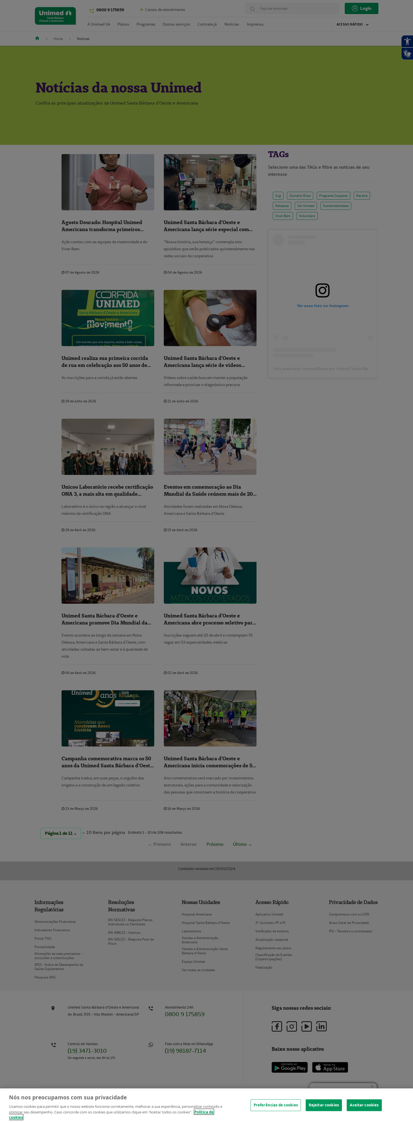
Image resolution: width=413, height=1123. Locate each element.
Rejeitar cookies (324, 1105)
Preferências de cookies (276, 1105)
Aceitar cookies (364, 1105)
